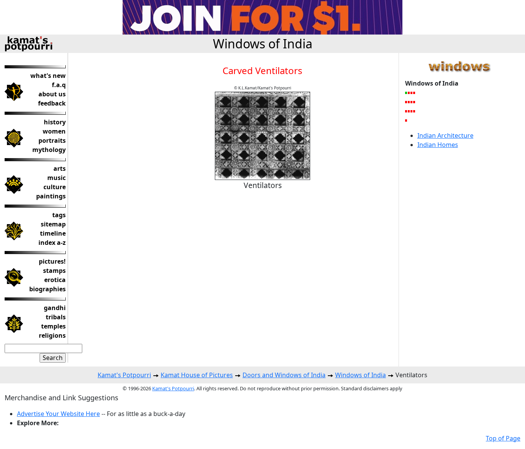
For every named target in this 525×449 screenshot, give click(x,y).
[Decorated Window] (406, 111)
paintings (51, 196)
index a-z (52, 242)
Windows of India (262, 43)
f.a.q (59, 85)
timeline (53, 233)
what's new (48, 75)
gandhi (55, 308)
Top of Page (503, 438)
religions (52, 335)
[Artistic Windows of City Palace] (414, 111)
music (56, 177)
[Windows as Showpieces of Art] (411, 111)
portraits (52, 140)
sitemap (53, 224)
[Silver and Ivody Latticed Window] (406, 101)
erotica (55, 280)
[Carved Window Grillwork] (411, 92)
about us (52, 94)
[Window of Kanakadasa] (409, 92)
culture (54, 187)
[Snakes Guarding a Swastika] (414, 92)
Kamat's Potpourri (124, 375)
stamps (54, 270)
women (54, 131)
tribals (56, 317)
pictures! (52, 261)
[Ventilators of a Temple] (409, 101)
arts (59, 168)
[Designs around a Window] (411, 101)
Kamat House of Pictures (197, 375)
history (55, 122)
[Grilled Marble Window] (409, 111)
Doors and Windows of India (284, 375)
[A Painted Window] (414, 101)
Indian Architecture (445, 135)
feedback (52, 103)
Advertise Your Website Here (58, 413)
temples (53, 326)
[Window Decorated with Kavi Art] (406, 120)
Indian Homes (437, 144)
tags (59, 215)
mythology (49, 149)
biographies (47, 289)
